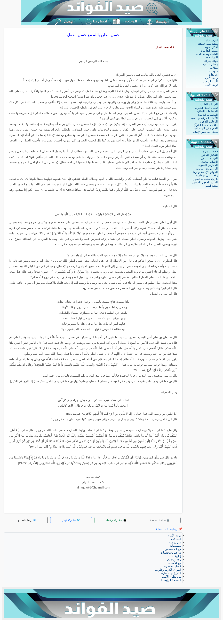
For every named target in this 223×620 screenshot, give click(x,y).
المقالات (176, 539)
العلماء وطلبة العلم (207, 54)
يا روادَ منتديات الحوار (205, 178)
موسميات (175, 545)
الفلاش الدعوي (209, 154)
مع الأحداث (174, 563)
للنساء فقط (211, 57)
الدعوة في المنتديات (206, 128)
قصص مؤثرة (210, 151)
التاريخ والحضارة (171, 573)
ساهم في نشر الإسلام (205, 131)
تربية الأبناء (211, 84)
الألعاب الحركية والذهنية (204, 118)
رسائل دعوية (210, 64)
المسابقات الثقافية (207, 111)
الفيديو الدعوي (209, 158)
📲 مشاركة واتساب (115, 520)
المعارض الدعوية (208, 165)
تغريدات (213, 74)
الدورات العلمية (209, 104)
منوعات (213, 71)
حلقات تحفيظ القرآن (206, 125)
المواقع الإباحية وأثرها (205, 172)
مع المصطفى (173, 549)
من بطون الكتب (171, 576)
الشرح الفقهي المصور (205, 182)
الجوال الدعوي (209, 161)
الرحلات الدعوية (208, 121)
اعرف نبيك (211, 40)
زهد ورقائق (174, 559)
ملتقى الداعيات (209, 50)
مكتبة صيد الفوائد (208, 43)
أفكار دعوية (211, 47)
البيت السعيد (210, 81)
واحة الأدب (211, 78)
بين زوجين (174, 542)
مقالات (214, 67)
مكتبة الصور (211, 185)
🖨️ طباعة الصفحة (160, 520)
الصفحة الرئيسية (171, 580)
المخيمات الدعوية (208, 114)
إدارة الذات (174, 556)
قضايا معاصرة (172, 566)
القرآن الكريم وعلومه (168, 569)
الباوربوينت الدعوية (207, 168)
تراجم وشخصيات (170, 552)
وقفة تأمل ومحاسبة (206, 175)
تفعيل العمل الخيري (206, 107)
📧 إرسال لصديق (26, 520)
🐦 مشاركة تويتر (71, 520)
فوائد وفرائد (211, 60)
